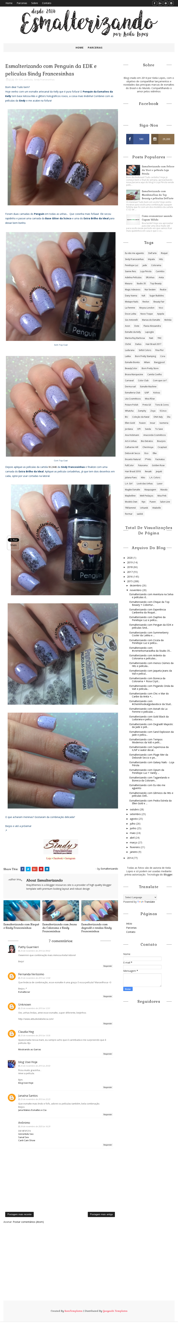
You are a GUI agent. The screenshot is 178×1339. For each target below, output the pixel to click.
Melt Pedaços (146, 495)
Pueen (153, 501)
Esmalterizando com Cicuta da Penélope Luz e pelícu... (146, 641)
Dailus (138, 344)
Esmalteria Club (132, 392)
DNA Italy (158, 416)
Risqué (164, 253)
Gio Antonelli (131, 319)
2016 (130, 576)
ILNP (147, 392)
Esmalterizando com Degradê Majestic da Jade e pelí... (151, 726)
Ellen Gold (130, 422)
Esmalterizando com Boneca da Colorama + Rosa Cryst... (147, 680)
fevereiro (135, 847)
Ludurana (129, 350)
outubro (135, 809)
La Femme (130, 307)
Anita (161, 277)
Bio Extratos (147, 441)
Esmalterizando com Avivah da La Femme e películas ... (148, 710)
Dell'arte (152, 253)
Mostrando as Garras (29, 1049)
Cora (162, 356)
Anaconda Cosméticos (154, 435)
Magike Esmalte (132, 489)
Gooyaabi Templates (115, 1310)
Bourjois (161, 441)
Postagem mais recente (19, 1214)
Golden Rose (158, 465)
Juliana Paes (131, 477)
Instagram (70, 858)
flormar (128, 513)
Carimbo (160, 271)
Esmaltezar (24, 991)
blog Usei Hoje (27, 1062)
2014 (130, 858)
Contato (46, 3)
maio (133, 833)
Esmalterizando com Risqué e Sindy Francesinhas (21, 926)
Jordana (129, 429)
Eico (146, 453)
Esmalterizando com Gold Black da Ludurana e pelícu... (149, 718)
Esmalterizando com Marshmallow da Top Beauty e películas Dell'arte (157, 195)
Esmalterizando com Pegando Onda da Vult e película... (151, 687)
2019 (130, 562)
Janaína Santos (28, 1096)
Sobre (34, 3)
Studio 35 (141, 283)
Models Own (131, 501)
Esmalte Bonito (132, 362)
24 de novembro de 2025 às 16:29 (35, 1126)
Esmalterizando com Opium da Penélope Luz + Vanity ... (146, 771)
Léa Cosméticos (133, 398)
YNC (159, 338)
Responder (107, 966)
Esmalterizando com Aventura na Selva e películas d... (151, 596)
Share (13, 545)
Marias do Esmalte (151, 319)
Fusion (142, 422)
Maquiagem (150, 489)
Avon (127, 325)
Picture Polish (131, 404)
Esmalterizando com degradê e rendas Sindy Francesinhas (96, 928)
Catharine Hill (131, 447)
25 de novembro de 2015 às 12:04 (35, 978)
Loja (48, 858)
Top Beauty (155, 283)
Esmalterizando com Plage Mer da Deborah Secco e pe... (148, 756)
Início (129, 923)
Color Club (143, 380)
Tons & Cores (162, 404)
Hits (161, 259)
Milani (147, 362)
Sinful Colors (145, 350)
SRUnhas (150, 277)
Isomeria (164, 422)
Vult (143, 295)
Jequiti (159, 471)
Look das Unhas (145, 483)
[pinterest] (165, 3)
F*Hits (148, 459)
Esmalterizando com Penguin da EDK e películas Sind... (151, 626)
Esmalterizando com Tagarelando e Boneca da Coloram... (149, 779)
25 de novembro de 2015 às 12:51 (35, 1008)
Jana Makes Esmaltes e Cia (32, 1110)
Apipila (160, 313)
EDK (21, 79)
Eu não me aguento (134, 253)
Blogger (168, 874)
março (134, 842)
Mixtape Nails (131, 301)
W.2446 (52, 467)
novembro (136, 590)
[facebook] (154, 3)
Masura (128, 283)
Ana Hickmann (132, 435)
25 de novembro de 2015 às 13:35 (35, 1035)
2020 (130, 557)
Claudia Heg (26, 1032)
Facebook (58, 858)
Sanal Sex (23, 1137)
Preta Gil (147, 404)
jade (145, 265)
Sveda (148, 429)
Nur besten (150, 289)
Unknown (24, 1004)
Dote (136, 325)
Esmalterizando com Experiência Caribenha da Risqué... (147, 611)
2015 (130, 581)
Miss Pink (161, 495)
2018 (130, 567)
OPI (139, 429)
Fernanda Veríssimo (31, 974)
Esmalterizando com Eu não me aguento (147, 786)
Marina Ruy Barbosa (135, 338)
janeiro (134, 851)
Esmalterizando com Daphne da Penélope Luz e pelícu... (147, 618)
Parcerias (22, 3)
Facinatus (160, 459)
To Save (159, 429)
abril (132, 837)
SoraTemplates (73, 1310)
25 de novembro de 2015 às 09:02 (35, 950)
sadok (140, 513)
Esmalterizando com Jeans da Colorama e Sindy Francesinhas (59, 928)
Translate (149, 901)
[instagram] (171, 3)
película (28, 79)
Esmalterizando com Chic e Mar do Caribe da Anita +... (149, 695)
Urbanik (144, 507)
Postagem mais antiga (101, 1214)
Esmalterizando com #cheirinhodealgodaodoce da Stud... (150, 702)
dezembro (136, 585)
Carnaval (129, 380)
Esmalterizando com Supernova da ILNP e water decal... (149, 748)
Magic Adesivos (132, 289)
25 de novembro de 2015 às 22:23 (35, 1099)
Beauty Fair (158, 301)
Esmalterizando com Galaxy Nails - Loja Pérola (151, 764)
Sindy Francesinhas (44, 79)
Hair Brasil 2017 (153, 344)
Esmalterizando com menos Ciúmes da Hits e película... (151, 664)
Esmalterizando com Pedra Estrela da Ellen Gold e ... (150, 802)
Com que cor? (160, 380)
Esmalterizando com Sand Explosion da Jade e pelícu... (151, 733)
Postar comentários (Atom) (28, 1221)
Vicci (161, 307)
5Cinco (163, 410)
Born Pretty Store (150, 368)
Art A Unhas (131, 441)
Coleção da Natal (140, 416)
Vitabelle (156, 507)
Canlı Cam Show (26, 1140)
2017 (130, 572)
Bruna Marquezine (134, 374)
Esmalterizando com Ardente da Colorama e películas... (147, 657)
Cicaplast (162, 447)
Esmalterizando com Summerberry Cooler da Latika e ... (148, 634)
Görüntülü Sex (26, 1133)
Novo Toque (146, 313)
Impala (151, 259)
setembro (135, 814)
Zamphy (142, 410)
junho (133, 828)
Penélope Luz (131, 265)
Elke (155, 453)
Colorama (156, 265)
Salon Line (165, 501)
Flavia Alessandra (152, 325)
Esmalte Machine (148, 386)
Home (9, 3)
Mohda (167, 319)
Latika (128, 356)
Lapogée (149, 332)
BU (126, 416)
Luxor (160, 483)
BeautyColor (131, 368)
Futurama (143, 465)
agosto (134, 818)
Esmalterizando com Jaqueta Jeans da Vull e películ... (150, 672)
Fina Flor (159, 350)
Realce (163, 289)
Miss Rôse (150, 398)
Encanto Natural (133, 459)
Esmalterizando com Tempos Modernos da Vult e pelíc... (146, 741)
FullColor (129, 465)
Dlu (168, 416)
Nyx (143, 501)
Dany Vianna (131, 295)
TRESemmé (130, 507)
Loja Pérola (145, 271)
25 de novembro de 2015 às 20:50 (35, 1065)
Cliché (128, 344)
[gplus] (160, 3)
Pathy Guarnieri (28, 947)
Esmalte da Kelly (133, 332)
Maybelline (130, 495)
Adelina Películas (133, 277)
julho (133, 823)
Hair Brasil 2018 (133, 471)
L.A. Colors (154, 477)
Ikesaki (148, 471)
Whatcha (129, 410)
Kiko (143, 477)
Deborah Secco (132, 453)
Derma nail (130, 386)
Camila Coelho (154, 374)
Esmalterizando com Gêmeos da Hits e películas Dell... (151, 794)
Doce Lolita (130, 313)
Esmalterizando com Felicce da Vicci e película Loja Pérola (158, 170)
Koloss (156, 392)
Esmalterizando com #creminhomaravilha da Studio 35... (150, 649)
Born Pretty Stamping (145, 356)
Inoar (152, 422)
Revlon (146, 301)
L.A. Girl (128, 483)
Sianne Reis (130, 271)
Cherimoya (148, 447)
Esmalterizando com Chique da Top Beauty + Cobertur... (149, 603)
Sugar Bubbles (156, 295)
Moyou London (146, 307)
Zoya (152, 410)
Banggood (159, 362)
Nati (151, 338)
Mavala (163, 489)
